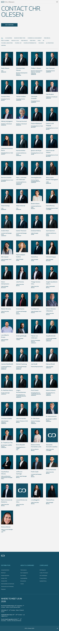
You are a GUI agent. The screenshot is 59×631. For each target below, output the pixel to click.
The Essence (23, 570)
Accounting (8, 38)
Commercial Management (35, 38)
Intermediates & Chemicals (7, 584)
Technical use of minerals (7, 586)
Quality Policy (43, 581)
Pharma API (18, 43)
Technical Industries (7, 43)
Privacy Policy (43, 578)
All (2, 38)
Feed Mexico (24, 40)
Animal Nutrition (5, 570)
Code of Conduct (44, 573)
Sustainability (23, 578)
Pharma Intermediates (30, 43)
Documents (23, 581)
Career (22, 584)
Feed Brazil (47, 38)
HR (43, 40)
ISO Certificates (43, 575)
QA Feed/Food (50, 43)
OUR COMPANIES (9, 25)
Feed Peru (32, 40)
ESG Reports (43, 570)
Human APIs (4, 578)
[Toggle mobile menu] (57, 1)
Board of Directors (19, 38)
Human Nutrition (5, 575)
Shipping (3, 45)
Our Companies (24, 573)
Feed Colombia (5, 40)
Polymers (41, 43)
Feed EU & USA (15, 40)
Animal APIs (4, 581)
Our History (23, 575)
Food (39, 40)
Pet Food (3, 573)
